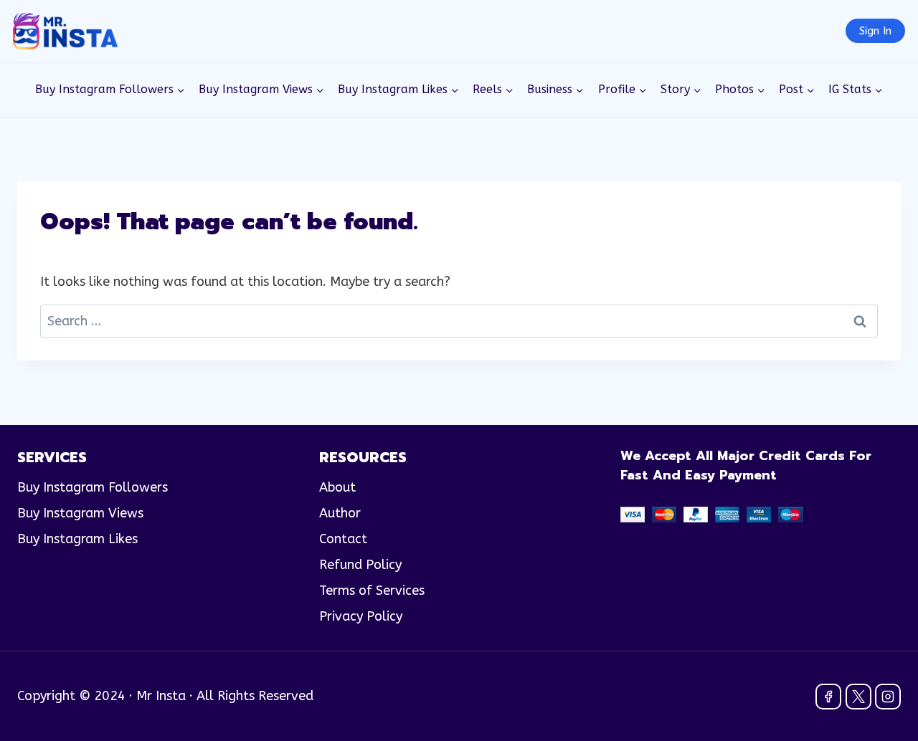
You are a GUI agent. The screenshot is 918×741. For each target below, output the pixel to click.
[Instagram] (888, 696)
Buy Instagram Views (80, 513)
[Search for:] (459, 321)
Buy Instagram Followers (92, 487)
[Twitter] (858, 696)
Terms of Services (372, 590)
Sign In (875, 30)
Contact (343, 539)
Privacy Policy (360, 616)
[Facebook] (828, 696)
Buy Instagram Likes (77, 539)
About (337, 487)
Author (340, 513)
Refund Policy (360, 565)
